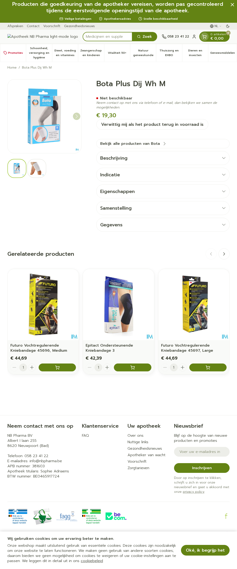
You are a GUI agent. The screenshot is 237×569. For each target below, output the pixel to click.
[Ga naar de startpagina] (42, 36)
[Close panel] (232, 4)
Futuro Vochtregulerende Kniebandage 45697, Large (187, 348)
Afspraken (15, 26)
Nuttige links (138, 442)
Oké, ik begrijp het (205, 550)
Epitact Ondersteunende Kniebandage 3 (109, 348)
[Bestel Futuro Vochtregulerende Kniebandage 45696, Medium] (57, 367)
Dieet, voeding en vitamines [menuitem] (66, 52)
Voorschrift (51, 26)
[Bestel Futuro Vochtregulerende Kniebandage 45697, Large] (208, 367)
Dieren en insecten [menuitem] (198, 52)
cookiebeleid (92, 561)
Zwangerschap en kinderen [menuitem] (92, 52)
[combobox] (107, 36)
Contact (33, 26)
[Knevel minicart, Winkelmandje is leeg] (204, 36)
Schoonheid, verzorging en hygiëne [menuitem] (40, 53)
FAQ (85, 435)
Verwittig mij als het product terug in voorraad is (152, 124)
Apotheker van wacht (146, 455)
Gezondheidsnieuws (79, 26)
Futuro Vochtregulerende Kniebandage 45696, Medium (38, 348)
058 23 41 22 (36, 456)
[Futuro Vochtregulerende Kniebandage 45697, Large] (193, 304)
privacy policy (193, 491)
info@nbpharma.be (46, 461)
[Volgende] (76, 116)
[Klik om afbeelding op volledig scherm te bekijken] (44, 116)
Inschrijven (202, 468)
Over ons (135, 435)
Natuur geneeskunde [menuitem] (144, 52)
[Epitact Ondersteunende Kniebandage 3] (118, 304)
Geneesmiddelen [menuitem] (223, 54)
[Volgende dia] (224, 253)
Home (12, 67)
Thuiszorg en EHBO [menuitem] (170, 52)
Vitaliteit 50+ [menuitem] (119, 54)
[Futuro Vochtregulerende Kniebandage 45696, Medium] (43, 304)
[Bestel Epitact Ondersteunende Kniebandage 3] (132, 367)
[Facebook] (226, 516)
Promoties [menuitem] (15, 53)
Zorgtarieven (138, 468)
